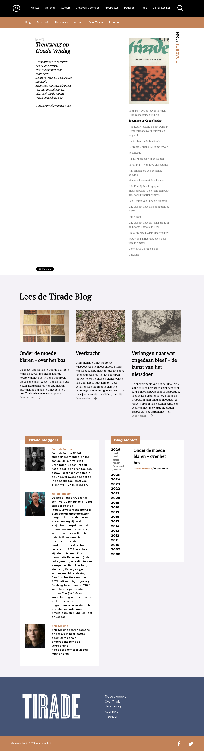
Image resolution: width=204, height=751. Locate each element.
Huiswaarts (135, 216)
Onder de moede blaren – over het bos (150, 456)
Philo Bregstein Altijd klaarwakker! (149, 233)
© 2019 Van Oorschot (38, 743)
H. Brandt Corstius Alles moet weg (148, 147)
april (116, 459)
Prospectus (112, 7)
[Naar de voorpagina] (13, 8)
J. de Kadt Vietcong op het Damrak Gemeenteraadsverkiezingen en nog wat (148, 131)
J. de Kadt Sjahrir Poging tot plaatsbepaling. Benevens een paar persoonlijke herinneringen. (149, 191)
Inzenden (114, 22)
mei (115, 456)
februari (118, 466)
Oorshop (50, 7)
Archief (78, 22)
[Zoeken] (180, 8)
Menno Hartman (143, 468)
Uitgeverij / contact (87, 7)
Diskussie (134, 254)
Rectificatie (135, 152)
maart (116, 463)
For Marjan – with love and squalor (148, 164)
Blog (28, 22)
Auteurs (66, 7)
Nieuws (35, 7)
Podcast (129, 7)
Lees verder (27, 397)
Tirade (143, 7)
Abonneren (61, 22)
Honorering (113, 706)
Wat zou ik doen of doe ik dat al (146, 180)
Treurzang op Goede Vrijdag (145, 120)
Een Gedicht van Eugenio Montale (148, 201)
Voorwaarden (18, 743)
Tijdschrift (43, 22)
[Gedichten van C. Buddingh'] (145, 141)
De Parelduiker (161, 7)
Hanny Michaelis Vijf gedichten (146, 158)
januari (117, 469)
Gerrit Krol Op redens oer (143, 248)
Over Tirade (96, 22)
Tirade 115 (178, 53)
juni (115, 453)
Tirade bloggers (115, 696)
